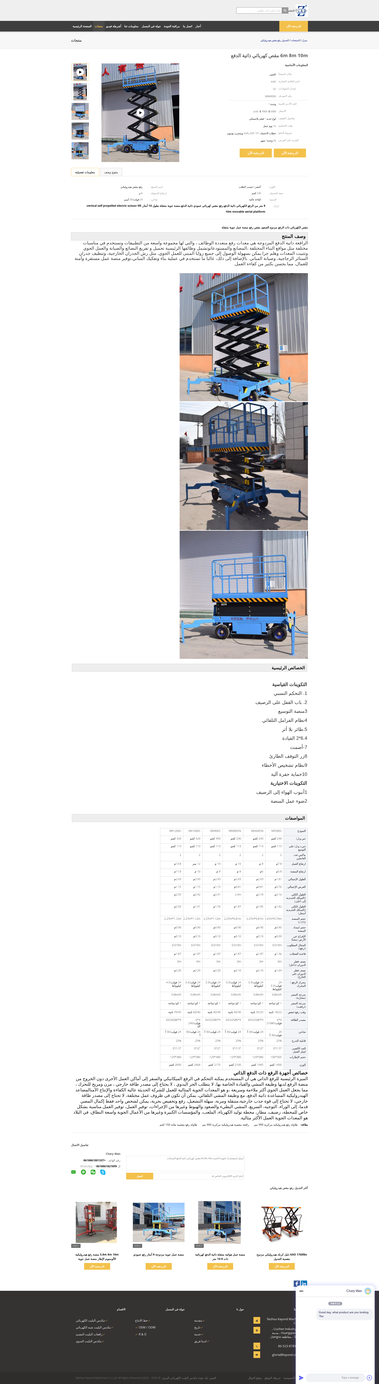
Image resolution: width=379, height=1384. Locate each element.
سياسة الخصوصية (293, 1378)
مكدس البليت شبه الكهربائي (93, 1327)
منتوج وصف (111, 172)
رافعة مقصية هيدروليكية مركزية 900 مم (226, 1124)
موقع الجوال (255, 1378)
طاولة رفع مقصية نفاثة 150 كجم (178, 1124)
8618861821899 (106, 1166)
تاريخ (197, 1327)
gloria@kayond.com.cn (290, 1355)
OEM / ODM (147, 1327)
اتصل (140, 1176)
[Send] (301, 1377)
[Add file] (369, 1377)
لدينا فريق (200, 1341)
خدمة (197, 1334)
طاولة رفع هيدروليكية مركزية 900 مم (276, 1124)
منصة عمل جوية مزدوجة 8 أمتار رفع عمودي (158, 1254)
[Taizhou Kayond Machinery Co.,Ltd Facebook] (297, 1284)
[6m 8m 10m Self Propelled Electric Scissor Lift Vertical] (80, 91)
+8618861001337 (94, 1160)
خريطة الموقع (273, 1378)
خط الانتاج (141, 1320)
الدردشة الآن (293, 26)
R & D (142, 1334)
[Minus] (301, 1291)
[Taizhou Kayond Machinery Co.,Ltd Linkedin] (304, 1284)
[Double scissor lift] (140, 112)
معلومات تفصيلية (85, 172)
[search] (285, 10)
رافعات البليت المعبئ (89, 1334)
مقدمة (198, 1320)
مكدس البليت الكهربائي (90, 1320)
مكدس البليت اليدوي (88, 1341)
